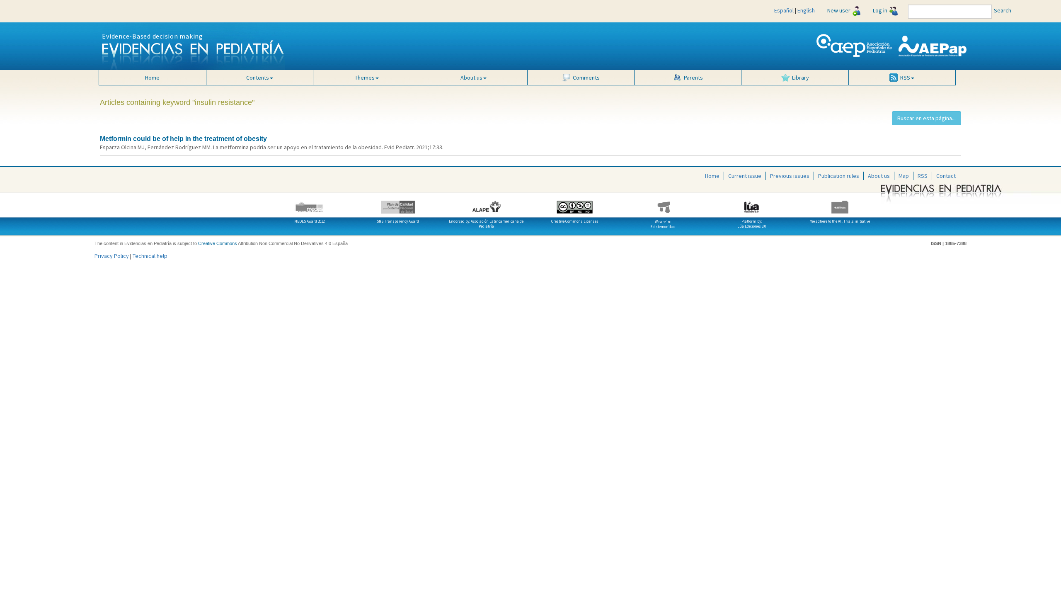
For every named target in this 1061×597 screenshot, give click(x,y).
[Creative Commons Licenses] (575, 204)
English (806, 10)
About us (879, 176)
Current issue (744, 176)
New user (838, 10)
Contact (946, 176)
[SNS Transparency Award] (398, 204)
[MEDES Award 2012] (309, 204)
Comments (586, 77)
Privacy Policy (111, 256)
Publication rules (838, 176)
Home (152, 77)
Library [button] (800, 77)
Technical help (150, 256)
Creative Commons (217, 243)
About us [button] (471, 77)
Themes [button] (365, 77)
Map (904, 176)
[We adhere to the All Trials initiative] (840, 204)
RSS (923, 176)
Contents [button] (257, 77)
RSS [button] (905, 77)
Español (784, 10)
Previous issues (789, 176)
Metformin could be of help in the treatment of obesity (183, 138)
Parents (693, 77)
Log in (880, 10)
